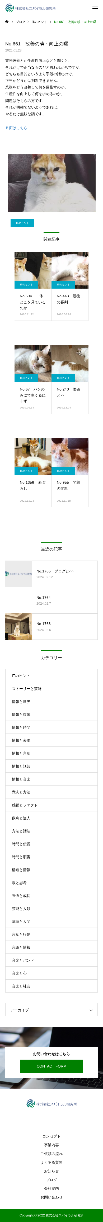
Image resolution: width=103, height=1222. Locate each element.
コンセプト (51, 1136)
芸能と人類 (21, 908)
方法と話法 (21, 831)
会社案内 (51, 1188)
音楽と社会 (21, 986)
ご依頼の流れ (51, 1154)
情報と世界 (21, 701)
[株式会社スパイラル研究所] (30, 8)
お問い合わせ (51, 1197)
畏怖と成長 (21, 896)
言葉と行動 (21, 934)
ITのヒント (22, 223)
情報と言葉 (21, 753)
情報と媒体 (21, 714)
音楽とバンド (23, 960)
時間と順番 (21, 857)
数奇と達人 (21, 818)
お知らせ (51, 1171)
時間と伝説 (21, 844)
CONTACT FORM (52, 1066)
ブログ (51, 1180)
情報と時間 (21, 727)
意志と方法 (21, 792)
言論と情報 (21, 947)
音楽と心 (19, 973)
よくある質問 (51, 1162)
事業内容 (51, 1145)
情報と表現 (21, 740)
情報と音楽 (21, 779)
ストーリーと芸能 (26, 689)
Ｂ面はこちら (16, 128)
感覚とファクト (25, 805)
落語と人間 (21, 921)
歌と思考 (19, 883)
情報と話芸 (21, 766)
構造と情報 (21, 870)
